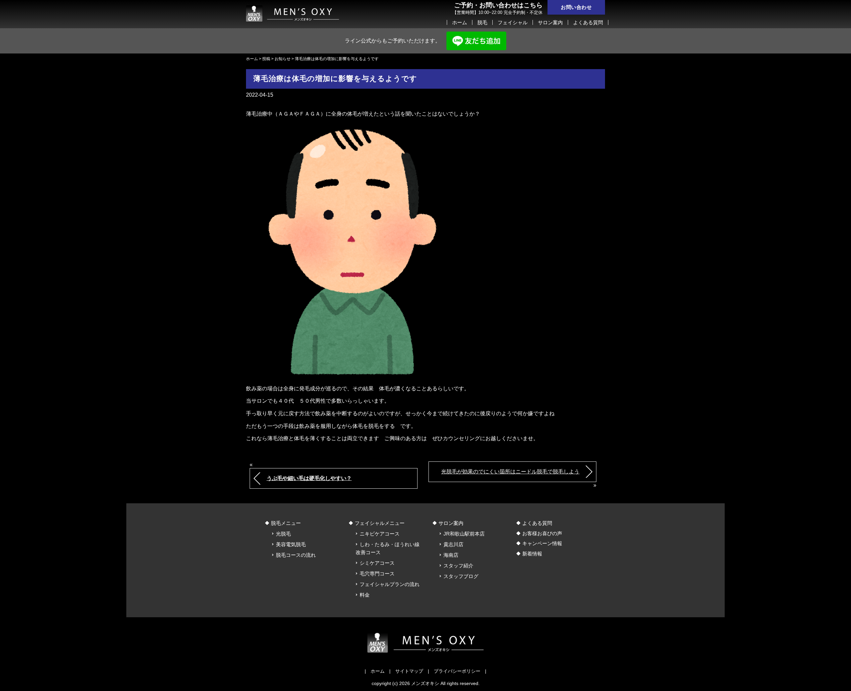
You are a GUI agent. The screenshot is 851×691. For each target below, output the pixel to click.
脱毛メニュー (286, 523)
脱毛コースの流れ (296, 555)
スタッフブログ (460, 576)
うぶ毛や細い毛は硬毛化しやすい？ (309, 478)
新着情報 (532, 553)
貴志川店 (453, 544)
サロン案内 (550, 22)
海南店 (450, 555)
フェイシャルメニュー (380, 523)
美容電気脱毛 (291, 544)
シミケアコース (377, 563)
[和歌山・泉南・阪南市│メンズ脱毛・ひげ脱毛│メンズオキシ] (292, 12)
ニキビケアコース (380, 534)
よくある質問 (588, 22)
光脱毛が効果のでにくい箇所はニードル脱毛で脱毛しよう (510, 471)
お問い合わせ (576, 7)
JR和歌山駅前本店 (464, 534)
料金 (365, 595)
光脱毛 (283, 534)
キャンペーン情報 (542, 543)
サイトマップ (409, 671)
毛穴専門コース (377, 573)
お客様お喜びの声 (542, 533)
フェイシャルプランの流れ (390, 584)
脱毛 (482, 22)
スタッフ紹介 (458, 565)
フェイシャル (513, 22)
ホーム (459, 22)
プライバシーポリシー (457, 671)
